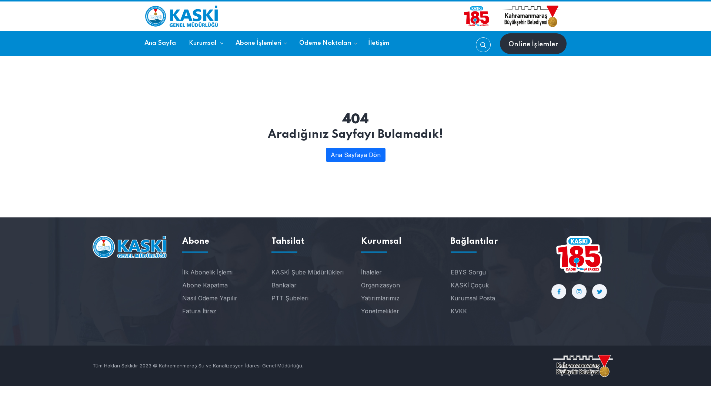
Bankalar (284, 285)
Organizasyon (380, 285)
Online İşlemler (533, 44)
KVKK (459, 311)
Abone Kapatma (205, 285)
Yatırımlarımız (380, 298)
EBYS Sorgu (468, 272)
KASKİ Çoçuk (470, 285)
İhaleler (371, 272)
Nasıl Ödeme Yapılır (209, 298)
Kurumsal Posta (473, 298)
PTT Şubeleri (289, 298)
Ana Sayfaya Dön (356, 155)
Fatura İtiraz (199, 311)
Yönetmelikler (380, 311)
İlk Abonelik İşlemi (207, 272)
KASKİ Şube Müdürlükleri (307, 272)
